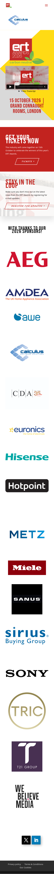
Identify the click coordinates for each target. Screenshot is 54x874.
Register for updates (27, 206)
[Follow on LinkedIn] (36, 840)
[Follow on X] (26, 840)
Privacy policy (14, 864)
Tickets (27, 161)
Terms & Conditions (34, 864)
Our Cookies (25, 867)
